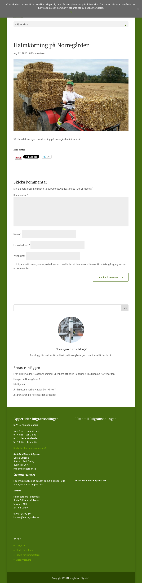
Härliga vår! (20, 384)
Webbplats (19, 256)
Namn (17, 234)
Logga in (20, 545)
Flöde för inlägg (24, 550)
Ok (71, 12)
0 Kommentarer (37, 53)
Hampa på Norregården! (27, 379)
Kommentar (21, 195)
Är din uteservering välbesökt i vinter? (35, 389)
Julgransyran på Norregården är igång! (35, 394)
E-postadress (22, 245)
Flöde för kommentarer (28, 554)
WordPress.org (23, 559)
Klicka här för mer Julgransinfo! (30, 448)
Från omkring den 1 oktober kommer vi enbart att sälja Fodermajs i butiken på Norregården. (64, 374)
